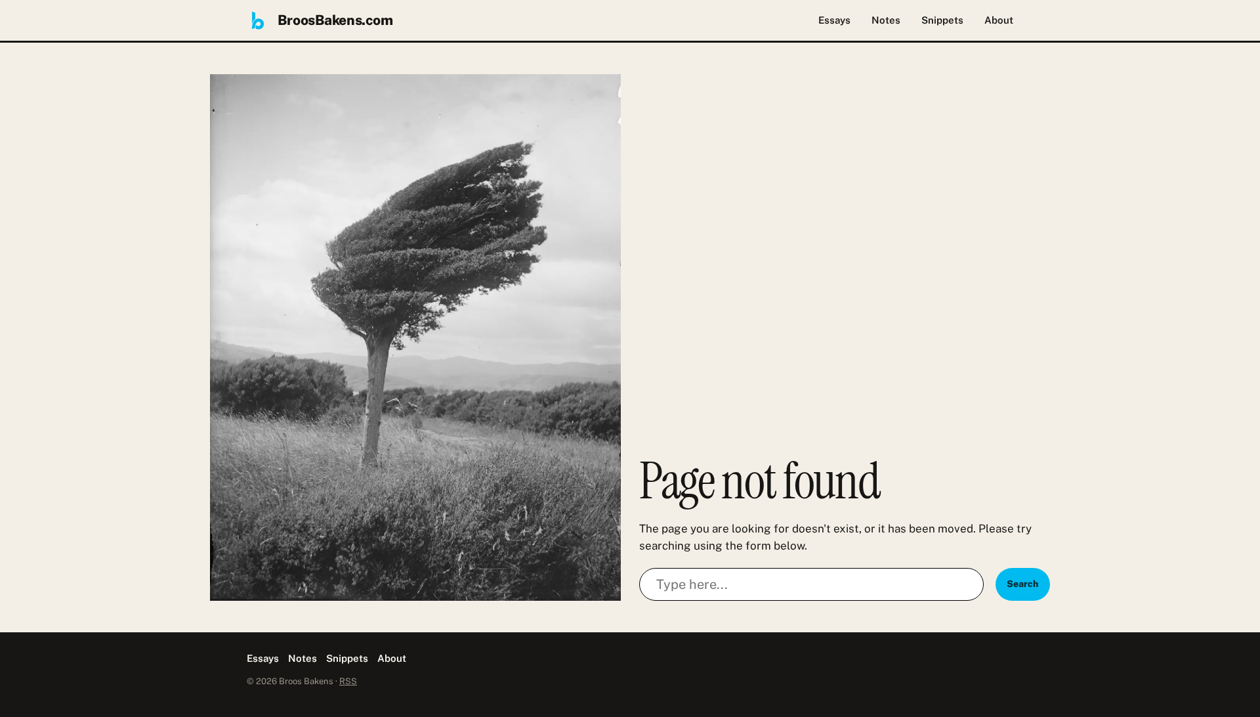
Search (1022, 583)
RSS (348, 681)
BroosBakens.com (335, 20)
